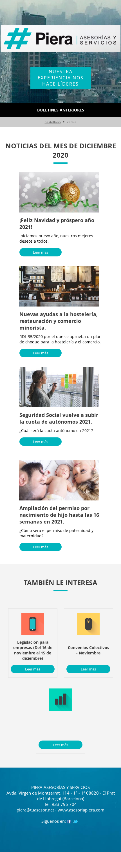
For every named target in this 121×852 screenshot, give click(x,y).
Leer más (40, 252)
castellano (53, 122)
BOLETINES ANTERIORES (60, 110)
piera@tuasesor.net (35, 810)
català (72, 122)
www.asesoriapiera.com (81, 810)
